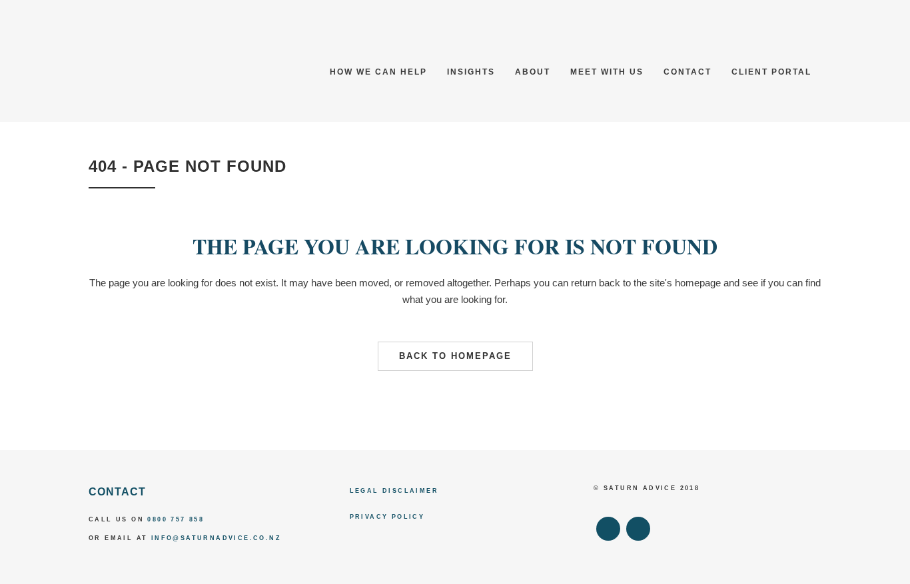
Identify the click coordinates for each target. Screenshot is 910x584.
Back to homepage (455, 356)
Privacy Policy (387, 516)
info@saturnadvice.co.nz (216, 538)
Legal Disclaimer (394, 490)
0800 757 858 (175, 519)
